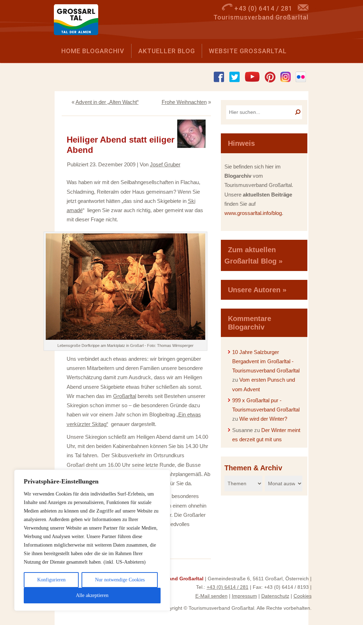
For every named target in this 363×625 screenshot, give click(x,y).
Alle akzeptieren (92, 595)
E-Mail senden (211, 596)
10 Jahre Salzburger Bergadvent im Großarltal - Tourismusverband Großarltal (266, 361)
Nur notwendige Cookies (120, 579)
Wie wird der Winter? (263, 419)
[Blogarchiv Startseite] (78, 21)
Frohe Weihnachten (184, 102)
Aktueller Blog (166, 51)
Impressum (244, 596)
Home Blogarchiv (92, 51)
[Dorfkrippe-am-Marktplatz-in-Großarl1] (125, 338)
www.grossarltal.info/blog (253, 213)
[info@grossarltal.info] (303, 8)
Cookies (303, 596)
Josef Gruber (165, 164)
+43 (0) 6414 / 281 (227, 587)
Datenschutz (275, 596)
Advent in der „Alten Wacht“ (107, 102)
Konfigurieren (51, 579)
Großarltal (124, 396)
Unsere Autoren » (257, 290)
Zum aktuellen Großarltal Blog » (253, 255)
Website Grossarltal (248, 51)
